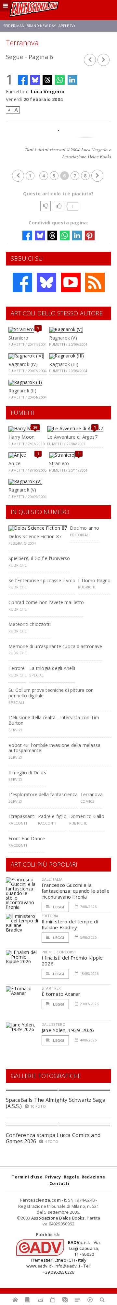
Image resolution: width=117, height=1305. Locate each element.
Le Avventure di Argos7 (72, 437)
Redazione (93, 1177)
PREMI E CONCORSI (59, 952)
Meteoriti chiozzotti (29, 624)
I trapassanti (21, 816)
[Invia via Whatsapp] (59, 79)
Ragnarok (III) (63, 364)
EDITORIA (50, 916)
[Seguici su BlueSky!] (46, 282)
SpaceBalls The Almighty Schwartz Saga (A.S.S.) (55, 1103)
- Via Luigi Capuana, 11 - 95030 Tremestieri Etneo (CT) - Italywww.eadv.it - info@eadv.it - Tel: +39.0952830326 (63, 1257)
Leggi (58, 906)
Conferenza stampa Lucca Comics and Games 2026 (53, 1138)
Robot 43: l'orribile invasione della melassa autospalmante (54, 748)
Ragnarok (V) (63, 338)
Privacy (53, 1177)
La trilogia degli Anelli (52, 668)
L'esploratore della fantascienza (43, 794)
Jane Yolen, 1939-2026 (68, 1030)
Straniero (18, 338)
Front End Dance (26, 838)
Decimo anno (84, 528)
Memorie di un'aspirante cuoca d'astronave (55, 646)
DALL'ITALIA (52, 879)
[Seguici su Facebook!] (22, 282)
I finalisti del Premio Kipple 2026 (72, 960)
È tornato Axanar (61, 994)
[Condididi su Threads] (47, 79)
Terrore (16, 668)
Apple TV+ (67, 25)
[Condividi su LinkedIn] (72, 79)
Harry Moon (21, 437)
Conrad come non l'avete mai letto (46, 602)
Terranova (91, 794)
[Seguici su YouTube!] (71, 282)
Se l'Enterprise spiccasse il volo (41, 580)
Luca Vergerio (47, 91)
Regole (71, 1177)
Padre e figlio (52, 816)
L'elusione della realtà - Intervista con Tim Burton (53, 720)
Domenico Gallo (86, 816)
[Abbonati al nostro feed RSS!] (95, 282)
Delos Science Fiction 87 (34, 536)
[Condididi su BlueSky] (35, 79)
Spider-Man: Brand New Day (29, 25)
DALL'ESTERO (53, 1024)
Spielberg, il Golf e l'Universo (39, 558)
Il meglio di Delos (27, 772)
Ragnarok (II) (22, 390)
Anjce (14, 463)
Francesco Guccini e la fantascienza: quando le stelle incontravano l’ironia (76, 891)
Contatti (59, 1183)
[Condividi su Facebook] (22, 79)
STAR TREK (51, 988)
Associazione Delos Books (58, 1218)
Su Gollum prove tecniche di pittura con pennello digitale (51, 693)
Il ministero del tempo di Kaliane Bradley (70, 924)
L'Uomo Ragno (94, 580)
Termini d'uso (27, 1177)
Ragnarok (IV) (23, 364)
